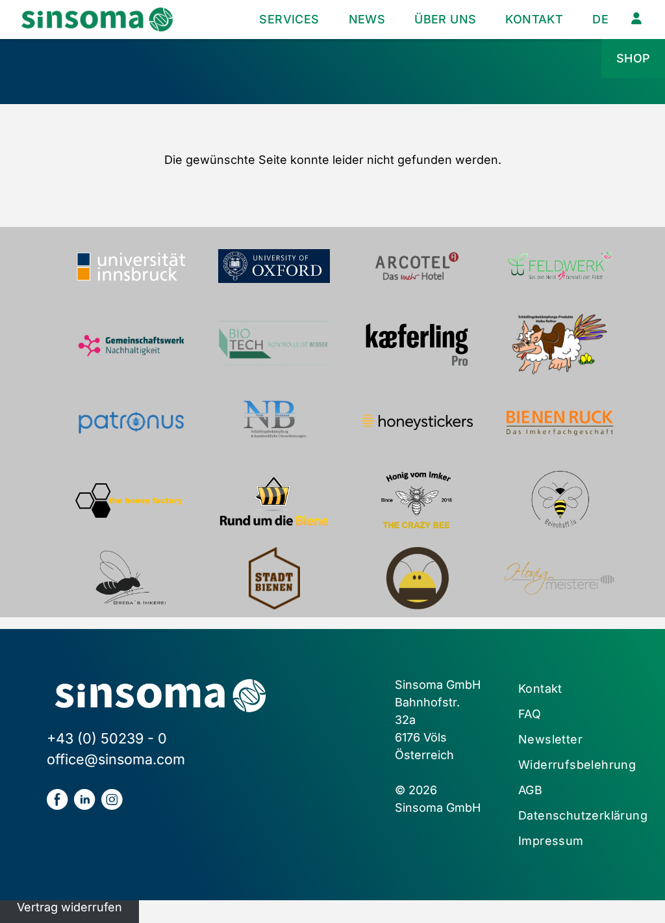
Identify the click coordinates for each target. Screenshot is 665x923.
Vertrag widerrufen (69, 907)
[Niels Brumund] (274, 422)
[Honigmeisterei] (560, 578)
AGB (530, 790)
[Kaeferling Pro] (417, 344)
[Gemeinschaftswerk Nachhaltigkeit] (131, 344)
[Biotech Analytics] (274, 344)
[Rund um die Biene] (274, 500)
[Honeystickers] (417, 422)
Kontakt (534, 19)
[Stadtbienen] (274, 578)
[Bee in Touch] (417, 578)
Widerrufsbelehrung (577, 764)
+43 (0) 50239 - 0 (107, 738)
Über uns (445, 19)
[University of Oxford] (274, 266)
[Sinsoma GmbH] (97, 19)
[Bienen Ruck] (560, 422)
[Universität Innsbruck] (131, 266)
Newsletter (550, 739)
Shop (633, 58)
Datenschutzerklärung (582, 815)
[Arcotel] (417, 266)
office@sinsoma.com (116, 759)
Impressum (551, 841)
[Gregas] (131, 578)
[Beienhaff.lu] (560, 500)
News (367, 19)
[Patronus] (131, 422)
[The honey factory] (131, 500)
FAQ (529, 714)
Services (289, 19)
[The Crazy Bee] (417, 500)
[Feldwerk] (560, 266)
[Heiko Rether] (560, 344)
